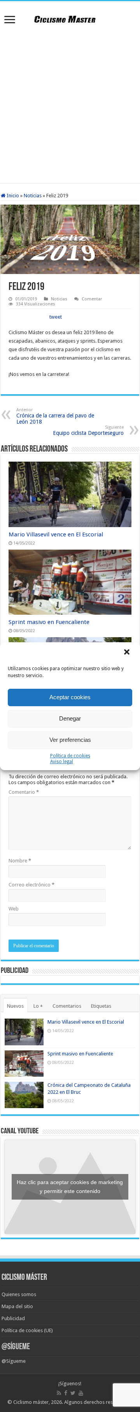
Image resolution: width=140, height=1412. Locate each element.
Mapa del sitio (17, 1306)
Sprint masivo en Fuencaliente (49, 622)
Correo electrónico (31, 885)
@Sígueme (16, 1347)
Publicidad (13, 1318)
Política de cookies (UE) (27, 1330)
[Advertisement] (70, 105)
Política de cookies (70, 756)
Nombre (20, 861)
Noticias (33, 195)
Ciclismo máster (31, 1402)
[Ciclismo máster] (70, 18)
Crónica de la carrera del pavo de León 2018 (55, 416)
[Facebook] (65, 1393)
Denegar (70, 718)
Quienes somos (19, 1294)
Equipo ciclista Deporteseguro (88, 430)
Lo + (38, 1006)
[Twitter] (73, 1393)
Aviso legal (61, 761)
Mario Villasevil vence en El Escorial (56, 534)
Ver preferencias (70, 739)
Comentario (24, 792)
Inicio (12, 195)
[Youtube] (81, 1393)
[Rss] (59, 1393)
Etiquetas (101, 1006)
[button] (127, 652)
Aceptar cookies (70, 697)
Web (14, 909)
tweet (55, 317)
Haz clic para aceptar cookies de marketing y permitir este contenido (70, 1186)
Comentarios (66, 1006)
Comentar (92, 299)
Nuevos (15, 1006)
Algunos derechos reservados (97, 1402)
